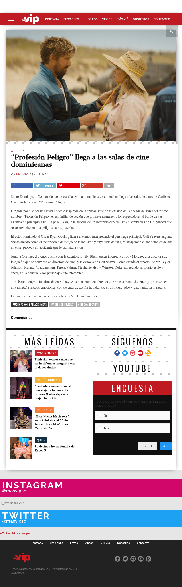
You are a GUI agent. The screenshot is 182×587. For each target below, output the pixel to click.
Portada (52, 19)
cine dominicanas (88, 304)
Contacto (162, 19)
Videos (107, 19)
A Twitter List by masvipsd (15, 533)
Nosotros (141, 19)
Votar (166, 446)
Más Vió (123, 19)
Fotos (93, 19)
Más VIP (22, 174)
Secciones (71, 19)
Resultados (147, 446)
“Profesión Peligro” (62, 304)
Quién (18, 151)
